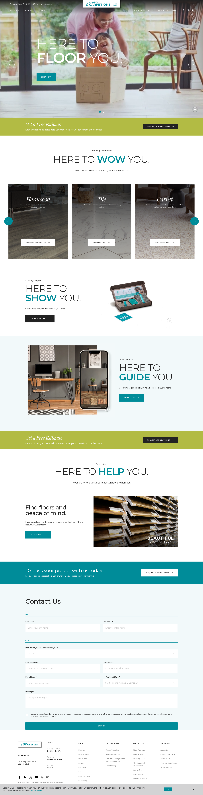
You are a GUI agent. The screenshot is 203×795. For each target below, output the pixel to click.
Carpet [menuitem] (81, 763)
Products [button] (15, 10)
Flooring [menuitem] (81, 750)
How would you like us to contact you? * (41, 648)
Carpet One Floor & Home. (35, 782)
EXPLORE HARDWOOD (36, 242)
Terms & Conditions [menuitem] (168, 763)
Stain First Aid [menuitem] (139, 754)
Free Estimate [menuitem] (84, 776)
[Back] (10, 64)
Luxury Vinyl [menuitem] (83, 754)
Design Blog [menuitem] (111, 766)
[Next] (192, 64)
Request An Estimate (168, 10)
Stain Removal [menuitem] (139, 750)
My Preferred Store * (111, 677)
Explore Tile (99, 242)
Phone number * (32, 662)
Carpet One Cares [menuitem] (168, 754)
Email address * (109, 662)
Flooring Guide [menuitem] (139, 759)
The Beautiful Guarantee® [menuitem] (139, 764)
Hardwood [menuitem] (82, 759)
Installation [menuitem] (138, 774)
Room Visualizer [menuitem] (112, 750)
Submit (101, 726)
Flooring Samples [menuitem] (113, 754)
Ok (168, 789)
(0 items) (192, 10)
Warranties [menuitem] (137, 770)
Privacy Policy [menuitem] (166, 767)
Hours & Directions (143, 10)
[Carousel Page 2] (103, 112)
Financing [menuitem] (82, 780)
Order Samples (37, 319)
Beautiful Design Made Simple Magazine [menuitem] (115, 760)
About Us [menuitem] (164, 750)
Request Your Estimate (158, 126)
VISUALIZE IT (129, 398)
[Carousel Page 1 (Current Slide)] (100, 112)
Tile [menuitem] (80, 772)
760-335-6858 (47, 4)
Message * (29, 691)
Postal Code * (30, 677)
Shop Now (46, 77)
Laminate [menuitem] (82, 767)
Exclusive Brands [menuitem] (140, 779)
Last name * (108, 622)
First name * (30, 622)
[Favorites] (188, 10)
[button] (184, 10)
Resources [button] (30, 10)
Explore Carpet (162, 242)
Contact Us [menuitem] (165, 759)
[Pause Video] (195, 109)
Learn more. (37, 791)
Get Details (35, 535)
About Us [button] (45, 10)
